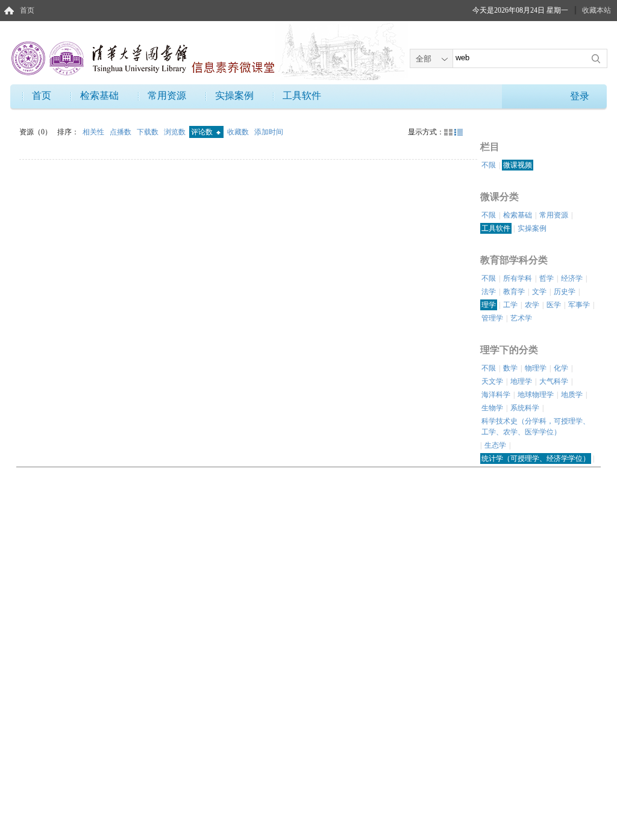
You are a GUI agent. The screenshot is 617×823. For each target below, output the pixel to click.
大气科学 (553, 381)
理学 (488, 305)
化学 (561, 368)
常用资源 (167, 95)
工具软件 (302, 95)
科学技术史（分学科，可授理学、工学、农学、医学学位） (535, 426)
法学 (488, 291)
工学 (510, 305)
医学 (554, 305)
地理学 (521, 381)
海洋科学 (495, 394)
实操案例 (234, 95)
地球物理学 (536, 394)
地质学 (572, 394)
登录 (579, 96)
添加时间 (268, 132)
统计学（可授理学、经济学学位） (535, 458)
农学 (532, 305)
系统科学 (524, 408)
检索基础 (99, 95)
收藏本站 (596, 10)
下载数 (148, 132)
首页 (27, 10)
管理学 (492, 318)
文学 (539, 291)
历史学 (564, 291)
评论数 (203, 132)
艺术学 (521, 318)
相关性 (94, 132)
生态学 (495, 445)
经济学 (572, 278)
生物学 (492, 408)
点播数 (121, 132)
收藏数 (239, 132)
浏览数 (175, 132)
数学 (510, 368)
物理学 (536, 368)
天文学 (492, 381)
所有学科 (517, 278)
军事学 (579, 305)
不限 (488, 165)
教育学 (514, 291)
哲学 (546, 278)
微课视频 (517, 165)
